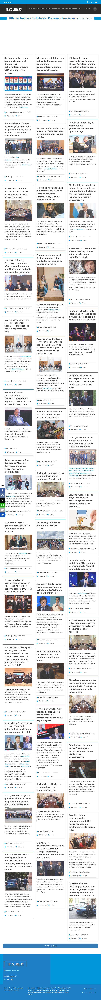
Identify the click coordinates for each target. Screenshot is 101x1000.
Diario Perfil (80, 237)
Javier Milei (24, 107)
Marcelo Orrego (84, 473)
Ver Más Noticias (50, 946)
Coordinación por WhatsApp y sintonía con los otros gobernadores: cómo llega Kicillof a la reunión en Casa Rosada (82, 889)
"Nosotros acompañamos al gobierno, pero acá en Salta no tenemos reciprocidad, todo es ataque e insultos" (50, 194)
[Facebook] (88, 2)
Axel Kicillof (25, 756)
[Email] (2, 509)
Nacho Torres (25, 766)
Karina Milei (47, 388)
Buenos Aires (34, 9)
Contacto (93, 993)
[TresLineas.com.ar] (15, 9)
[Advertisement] (50, 36)
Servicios (85, 993)
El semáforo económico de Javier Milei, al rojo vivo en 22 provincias (49, 414)
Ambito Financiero (17, 112)
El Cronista (16, 249)
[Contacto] (96, 2)
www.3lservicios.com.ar (11, 990)
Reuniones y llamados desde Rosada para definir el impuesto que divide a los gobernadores (81, 751)
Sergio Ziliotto (78, 229)
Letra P (78, 174)
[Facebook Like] (2, 495)
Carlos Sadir (84, 468)
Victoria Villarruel (50, 169)
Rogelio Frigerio (87, 470)
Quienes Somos (89, 989)
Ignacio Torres (74, 473)
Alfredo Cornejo (74, 468)
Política (8, 112)
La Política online (49, 243)
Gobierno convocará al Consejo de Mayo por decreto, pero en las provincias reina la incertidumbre (17, 466)
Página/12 (47, 572)
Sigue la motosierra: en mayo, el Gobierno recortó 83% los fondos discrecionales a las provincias (81, 501)
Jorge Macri (78, 470)
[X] (2, 500)
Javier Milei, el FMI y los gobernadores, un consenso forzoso (49, 787)
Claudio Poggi (73, 475)
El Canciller (15, 712)
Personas (56, 9)
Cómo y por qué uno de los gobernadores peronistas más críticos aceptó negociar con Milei (17, 326)
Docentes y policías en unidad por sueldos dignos (48, 525)
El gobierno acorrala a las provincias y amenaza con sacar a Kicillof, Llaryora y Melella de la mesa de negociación (82, 686)
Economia (9, 249)
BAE (45, 400)
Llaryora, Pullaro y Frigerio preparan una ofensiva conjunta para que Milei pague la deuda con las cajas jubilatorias (18, 266)
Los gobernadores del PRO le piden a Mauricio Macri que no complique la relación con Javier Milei (81, 381)
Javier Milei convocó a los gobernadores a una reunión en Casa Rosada (50, 476)
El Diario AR (80, 608)
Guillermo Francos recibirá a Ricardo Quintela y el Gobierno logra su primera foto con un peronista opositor (18, 398)
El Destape (47, 697)
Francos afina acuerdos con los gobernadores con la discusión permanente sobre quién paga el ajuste (50, 715)
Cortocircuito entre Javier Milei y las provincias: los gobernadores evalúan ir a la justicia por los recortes (82, 626)
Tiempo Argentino (82, 733)
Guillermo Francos (17, 369)
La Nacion (47, 116)
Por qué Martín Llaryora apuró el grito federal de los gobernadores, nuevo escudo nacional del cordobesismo (18, 129)
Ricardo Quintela (25, 356)
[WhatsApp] (2, 505)
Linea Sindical (84, 9)
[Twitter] (92, 2)
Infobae (46, 327)
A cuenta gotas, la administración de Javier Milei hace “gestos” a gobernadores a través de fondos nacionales (18, 586)
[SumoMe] (2, 514)
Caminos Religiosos (69, 9)
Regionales (45, 9)
